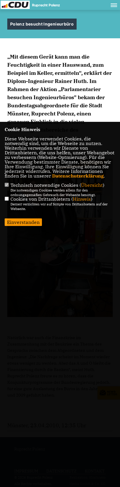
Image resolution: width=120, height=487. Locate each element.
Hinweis (82, 199)
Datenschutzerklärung (78, 176)
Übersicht (92, 185)
